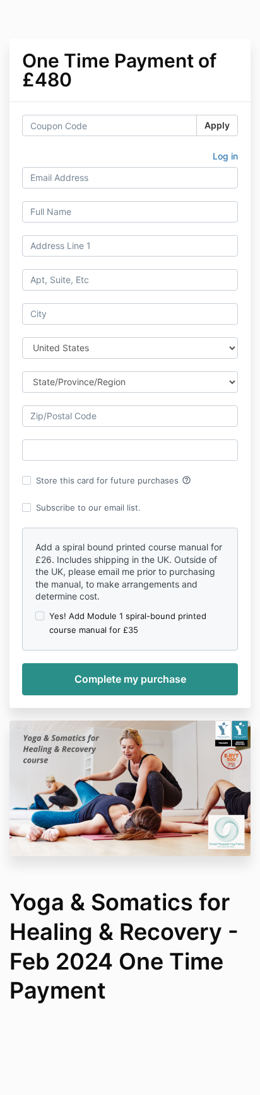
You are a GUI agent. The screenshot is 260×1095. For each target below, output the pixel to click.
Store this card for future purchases (113, 480)
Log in (225, 156)
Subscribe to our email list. (88, 507)
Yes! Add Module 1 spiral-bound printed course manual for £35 (127, 623)
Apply (217, 125)
